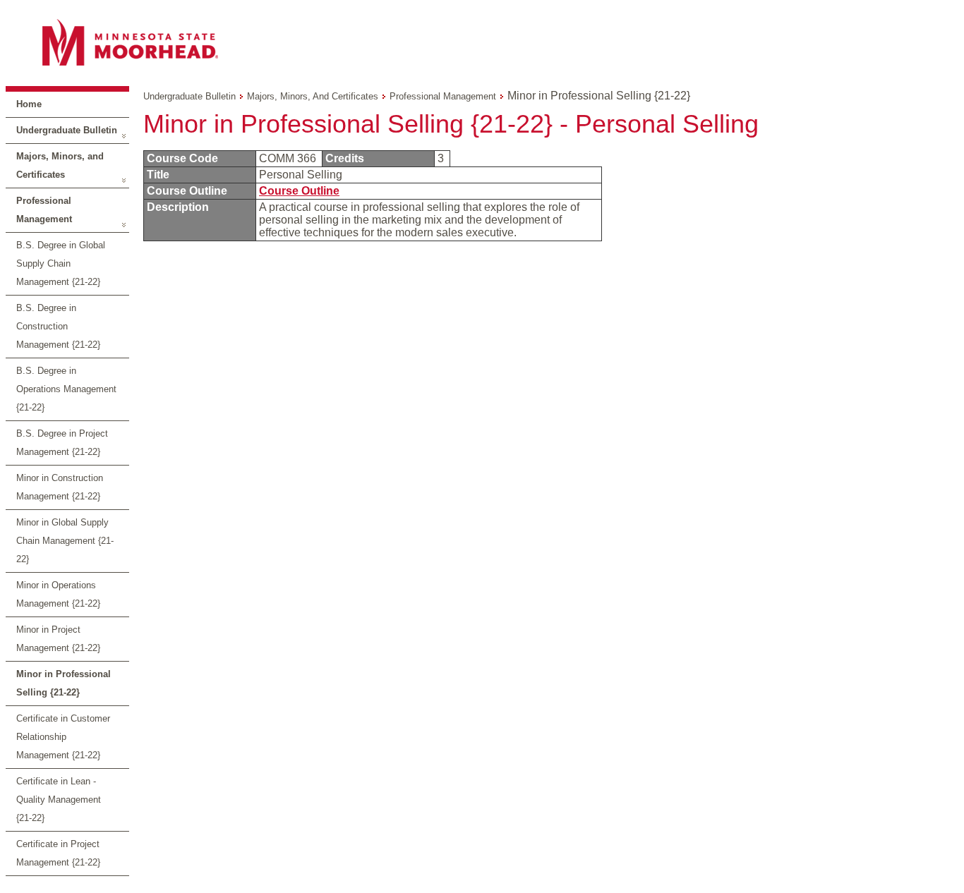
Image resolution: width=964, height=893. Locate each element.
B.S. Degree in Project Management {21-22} (62, 442)
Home (29, 104)
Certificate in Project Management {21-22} (58, 853)
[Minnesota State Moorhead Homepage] (482, 42)
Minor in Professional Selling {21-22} (63, 683)
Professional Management (44, 209)
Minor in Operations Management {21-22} (58, 594)
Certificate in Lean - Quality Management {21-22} (58, 799)
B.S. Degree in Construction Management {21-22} (58, 326)
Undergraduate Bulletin (66, 130)
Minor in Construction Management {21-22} (59, 487)
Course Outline (299, 191)
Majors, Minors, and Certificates (60, 165)
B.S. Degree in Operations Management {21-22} (66, 389)
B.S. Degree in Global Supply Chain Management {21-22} (60, 263)
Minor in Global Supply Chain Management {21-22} (65, 540)
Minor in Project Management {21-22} (58, 638)
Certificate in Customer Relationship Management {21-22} (63, 736)
